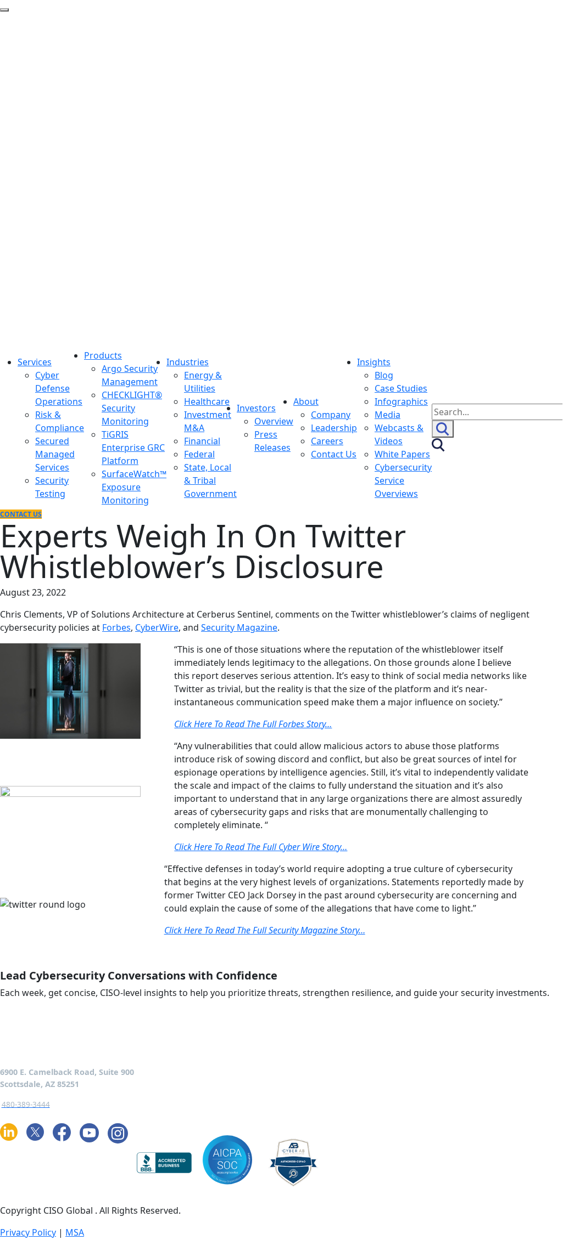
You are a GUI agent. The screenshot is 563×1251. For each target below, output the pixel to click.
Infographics (401, 401)
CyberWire (157, 627)
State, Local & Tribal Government (210, 480)
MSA (74, 1232)
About (306, 401)
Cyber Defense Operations (58, 388)
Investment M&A (207, 421)
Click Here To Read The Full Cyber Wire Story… (260, 847)
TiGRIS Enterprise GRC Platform (133, 447)
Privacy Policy (28, 1232)
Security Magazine (239, 627)
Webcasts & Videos (399, 434)
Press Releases (272, 441)
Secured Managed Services (55, 454)
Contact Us (333, 454)
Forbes (116, 627)
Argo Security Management (130, 375)
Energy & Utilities (203, 381)
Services (35, 362)
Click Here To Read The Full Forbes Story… (253, 724)
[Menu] (4, 10)
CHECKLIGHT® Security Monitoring (132, 408)
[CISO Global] (217, 180)
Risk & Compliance (59, 421)
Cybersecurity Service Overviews (403, 480)
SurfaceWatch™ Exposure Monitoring (134, 487)
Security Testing (52, 487)
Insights (374, 362)
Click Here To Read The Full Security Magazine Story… (264, 930)
